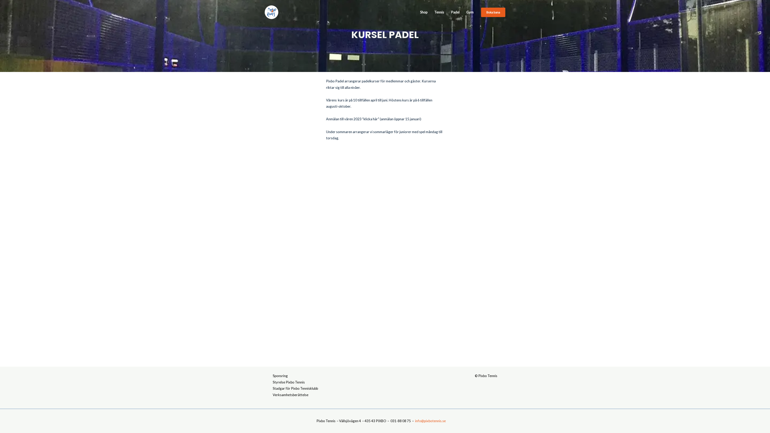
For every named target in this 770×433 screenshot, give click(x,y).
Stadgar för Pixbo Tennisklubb (295, 388)
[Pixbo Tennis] (271, 12)
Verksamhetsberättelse (290, 395)
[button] (493, 12)
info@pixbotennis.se (430, 421)
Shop (424, 12)
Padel (455, 12)
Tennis (439, 12)
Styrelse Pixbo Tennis (289, 382)
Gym (470, 12)
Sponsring (280, 376)
